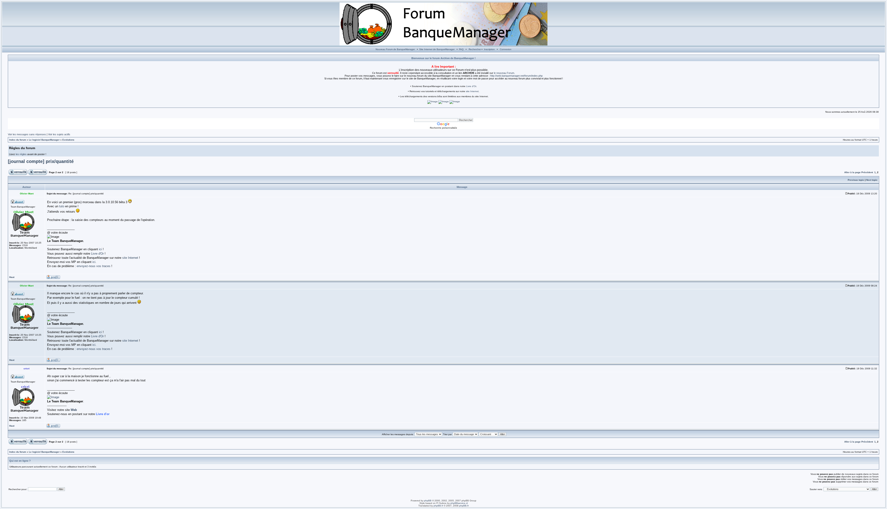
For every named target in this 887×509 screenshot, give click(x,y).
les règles (21, 154)
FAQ (461, 49)
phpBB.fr (438, 505)
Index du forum (17, 140)
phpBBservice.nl (459, 503)
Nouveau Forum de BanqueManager (395, 49)
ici (100, 249)
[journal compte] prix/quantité (41, 161)
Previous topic (856, 180)
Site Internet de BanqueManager (437, 49)
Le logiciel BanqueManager (44, 140)
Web (74, 410)
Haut (11, 277)
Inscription (489, 49)
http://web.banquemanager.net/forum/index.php (516, 75)
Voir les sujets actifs (59, 134)
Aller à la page (852, 172)
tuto (61, 206)
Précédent (867, 172)
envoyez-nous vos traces (93, 266)
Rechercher (475, 49)
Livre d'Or (471, 86)
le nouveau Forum (504, 73)
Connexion (505, 49)
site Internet (472, 91)
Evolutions (68, 140)
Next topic (872, 180)
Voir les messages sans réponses (27, 134)
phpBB (427, 500)
